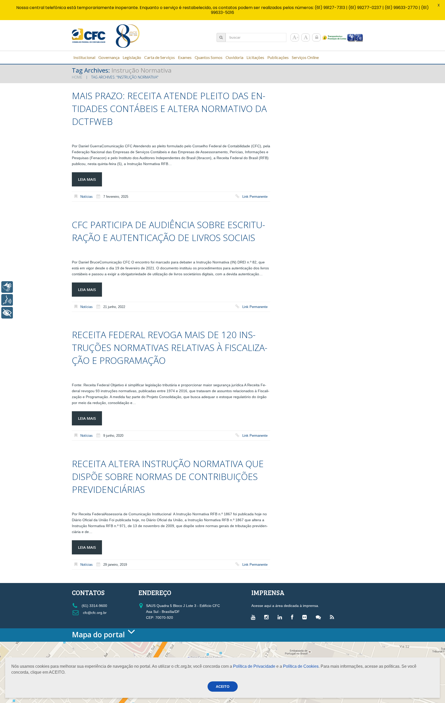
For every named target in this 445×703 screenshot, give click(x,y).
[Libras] (7, 287)
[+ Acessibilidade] (7, 313)
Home (77, 77)
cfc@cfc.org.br (94, 613)
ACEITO (222, 686)
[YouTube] (254, 617)
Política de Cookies (301, 666)
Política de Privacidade (254, 666)
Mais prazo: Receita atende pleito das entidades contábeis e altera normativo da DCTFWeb (169, 108)
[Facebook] (293, 617)
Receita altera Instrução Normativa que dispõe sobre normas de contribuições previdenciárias (168, 476)
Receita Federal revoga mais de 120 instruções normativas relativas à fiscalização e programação (169, 347)
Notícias (86, 197)
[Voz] (7, 300)
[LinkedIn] (281, 617)
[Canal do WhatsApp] (319, 617)
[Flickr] (306, 617)
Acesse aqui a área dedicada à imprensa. (285, 606)
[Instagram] (267, 617)
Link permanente (255, 197)
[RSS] (333, 617)
